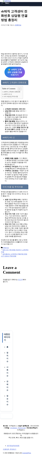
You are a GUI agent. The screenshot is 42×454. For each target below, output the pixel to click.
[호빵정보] (7, 1)
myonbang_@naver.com (17, 428)
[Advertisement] (14, 39)
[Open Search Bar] (3, 5)
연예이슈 (6, 248)
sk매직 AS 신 (8, 94)
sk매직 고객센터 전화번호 (12, 92)
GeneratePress (26, 453)
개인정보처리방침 (13, 445)
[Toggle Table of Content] (18, 89)
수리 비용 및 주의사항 (11, 96)
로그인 (20, 279)
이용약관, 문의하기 (9, 449)
